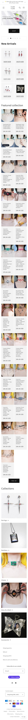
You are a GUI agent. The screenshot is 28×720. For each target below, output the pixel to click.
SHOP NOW (7, 62)
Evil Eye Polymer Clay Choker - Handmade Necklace (7, 205)
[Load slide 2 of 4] (13, 38)
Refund (5, 652)
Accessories (5, 640)
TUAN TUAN (13, 709)
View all (14, 481)
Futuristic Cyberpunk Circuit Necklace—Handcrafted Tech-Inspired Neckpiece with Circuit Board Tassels (7, 264)
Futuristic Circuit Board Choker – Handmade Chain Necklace (20, 409)
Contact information (15, 716)
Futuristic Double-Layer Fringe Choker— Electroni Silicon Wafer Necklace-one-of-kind (20, 322)
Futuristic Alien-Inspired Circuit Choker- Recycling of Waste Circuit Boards (20, 178)
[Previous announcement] (3, 2)
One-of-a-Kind (6, 610)
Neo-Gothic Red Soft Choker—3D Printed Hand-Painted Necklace (20, 292)
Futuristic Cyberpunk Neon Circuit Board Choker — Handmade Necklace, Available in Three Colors (20, 233)
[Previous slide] (8, 38)
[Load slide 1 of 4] (11, 38)
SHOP (14, 31)
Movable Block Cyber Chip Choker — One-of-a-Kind (20, 151)
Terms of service (20, 711)
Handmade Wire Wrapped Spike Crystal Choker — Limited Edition (7, 126)
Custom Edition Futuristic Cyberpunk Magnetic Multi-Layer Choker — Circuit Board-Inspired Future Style (7, 353)
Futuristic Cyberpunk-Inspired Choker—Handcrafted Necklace (7, 231)
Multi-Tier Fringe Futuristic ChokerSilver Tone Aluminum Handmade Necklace (7, 383)
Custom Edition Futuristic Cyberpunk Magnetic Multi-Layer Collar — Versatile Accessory (19, 352)
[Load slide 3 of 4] (15, 38)
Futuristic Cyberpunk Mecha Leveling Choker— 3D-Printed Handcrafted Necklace (20, 383)
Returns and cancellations (10, 660)
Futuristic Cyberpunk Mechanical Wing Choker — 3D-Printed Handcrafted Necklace (7, 411)
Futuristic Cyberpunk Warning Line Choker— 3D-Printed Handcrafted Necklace (6, 323)
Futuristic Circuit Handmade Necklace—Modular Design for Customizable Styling (7, 179)
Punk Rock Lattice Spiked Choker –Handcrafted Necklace (20, 205)
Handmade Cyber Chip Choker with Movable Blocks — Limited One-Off (20, 126)
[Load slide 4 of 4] (17, 38)
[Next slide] (20, 38)
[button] (4, 8)
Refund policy (10, 714)
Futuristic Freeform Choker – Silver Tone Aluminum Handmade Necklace (20, 440)
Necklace (4, 550)
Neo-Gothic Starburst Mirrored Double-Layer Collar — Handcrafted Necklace (7, 294)
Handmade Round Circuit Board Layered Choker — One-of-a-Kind (7, 152)
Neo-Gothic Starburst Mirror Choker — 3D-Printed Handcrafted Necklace (7, 440)
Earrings (4, 520)
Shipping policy (7, 648)
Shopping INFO (7, 656)
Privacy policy (12, 711)
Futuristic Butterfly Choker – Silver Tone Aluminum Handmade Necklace (7, 468)
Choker (3, 580)
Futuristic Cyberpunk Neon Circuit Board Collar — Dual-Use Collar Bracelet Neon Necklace (20, 263)
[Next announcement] (25, 2)
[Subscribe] (23, 671)
